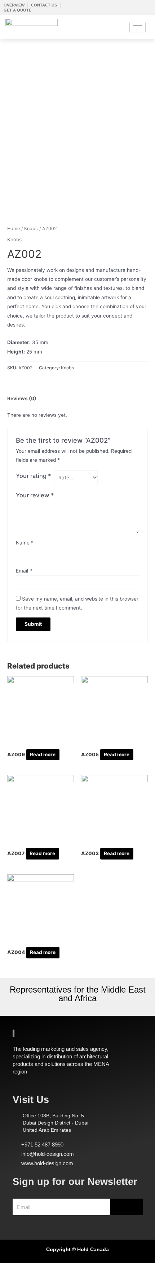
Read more (43, 754)
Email (24, 571)
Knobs (31, 228)
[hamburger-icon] (137, 27)
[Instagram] (26, 1221)
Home (13, 228)
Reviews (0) (21, 398)
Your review (35, 495)
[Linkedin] (36, 1221)
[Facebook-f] (16, 1221)
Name (25, 543)
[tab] (77, 399)
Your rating (33, 475)
